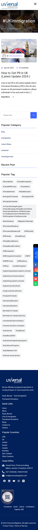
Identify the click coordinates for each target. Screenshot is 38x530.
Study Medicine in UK (10, 350)
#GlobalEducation (25, 191)
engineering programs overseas (13, 281)
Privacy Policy (8, 526)
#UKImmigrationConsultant (12, 256)
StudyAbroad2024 (9, 335)
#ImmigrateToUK (27, 196)
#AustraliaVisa (8, 181)
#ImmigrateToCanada (10, 196)
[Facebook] (4, 481)
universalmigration (15, 56)
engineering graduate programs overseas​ (17, 271)
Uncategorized (7, 157)
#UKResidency (22, 261)
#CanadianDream (9, 191)
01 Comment (23, 68)
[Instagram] (18, 481)
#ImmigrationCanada (10, 201)
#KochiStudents (8, 221)
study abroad (7, 330)
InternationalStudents (10, 306)
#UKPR (27, 256)
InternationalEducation (10, 301)
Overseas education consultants (13, 326)
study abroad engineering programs (15, 340)
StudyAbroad (20, 330)
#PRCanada (7, 236)
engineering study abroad (11, 286)
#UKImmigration (15, 29)
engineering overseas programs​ (13, 276)
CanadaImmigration (19, 266)
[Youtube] (14, 481)
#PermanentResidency (10, 226)
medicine (5, 150)
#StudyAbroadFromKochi (11, 246)
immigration (6, 138)
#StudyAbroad (20, 236)
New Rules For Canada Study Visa (14, 316)
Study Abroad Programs (11, 345)
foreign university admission (12, 291)
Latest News (6, 144)
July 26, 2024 (8, 68)
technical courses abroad (11, 355)
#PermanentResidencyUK (11, 231)
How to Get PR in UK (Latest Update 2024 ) (15, 74)
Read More (5, 97)
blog (3, 132)
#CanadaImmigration (24, 181)
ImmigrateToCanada (10, 296)
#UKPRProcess (8, 261)
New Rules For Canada (10, 311)
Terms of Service (21, 526)
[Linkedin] (9, 481)
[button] (35, 4)
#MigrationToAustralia (25, 221)
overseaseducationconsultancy (13, 321)
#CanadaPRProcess (9, 186)
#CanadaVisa (25, 186)
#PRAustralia (28, 231)
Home (3, 29)
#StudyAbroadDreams (10, 241)
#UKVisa (6, 266)
